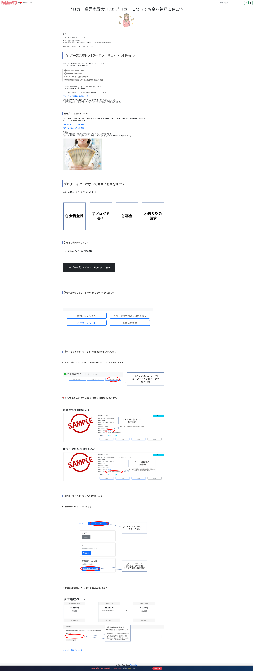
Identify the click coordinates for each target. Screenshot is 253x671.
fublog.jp (133, 665)
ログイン (30, 3)
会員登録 (25, 3)
